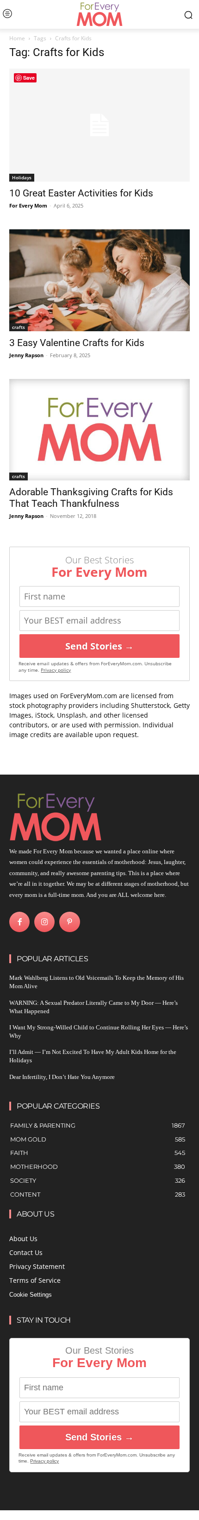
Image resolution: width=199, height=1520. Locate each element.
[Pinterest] (69, 922)
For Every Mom (28, 205)
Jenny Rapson (26, 355)
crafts (18, 327)
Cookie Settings (30, 1294)
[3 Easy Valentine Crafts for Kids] (99, 280)
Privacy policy (56, 670)
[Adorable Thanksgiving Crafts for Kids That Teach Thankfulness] (99, 430)
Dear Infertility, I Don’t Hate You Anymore (62, 1076)
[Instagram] (44, 922)
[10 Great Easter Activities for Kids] (99, 125)
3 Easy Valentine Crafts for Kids (76, 342)
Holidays (21, 177)
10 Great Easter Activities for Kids (81, 193)
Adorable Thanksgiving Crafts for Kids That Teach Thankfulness (91, 497)
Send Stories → (99, 646)
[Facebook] (19, 922)
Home (17, 38)
